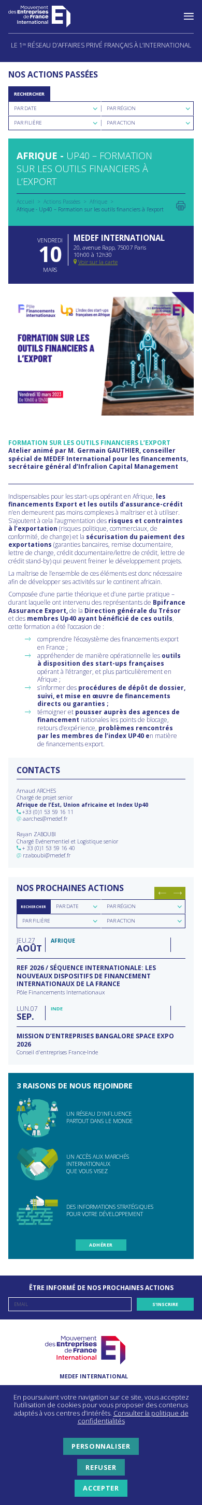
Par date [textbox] (67, 906)
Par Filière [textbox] (28, 122)
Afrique (98, 201)
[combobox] (54, 108)
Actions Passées (62, 201)
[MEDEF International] (49, 16)
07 (27, 1012)
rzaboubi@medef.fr (46, 855)
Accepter (101, 1488)
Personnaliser (100, 1446)
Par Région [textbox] (121, 108)
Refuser (100, 1467)
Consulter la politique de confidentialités (133, 1417)
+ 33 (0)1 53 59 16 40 (48, 848)
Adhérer (100, 1244)
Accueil (25, 201)
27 (28, 944)
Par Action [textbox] (121, 122)
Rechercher (29, 93)
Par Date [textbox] (25, 108)
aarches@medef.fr (45, 818)
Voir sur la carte (98, 262)
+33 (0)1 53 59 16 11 (48, 812)
